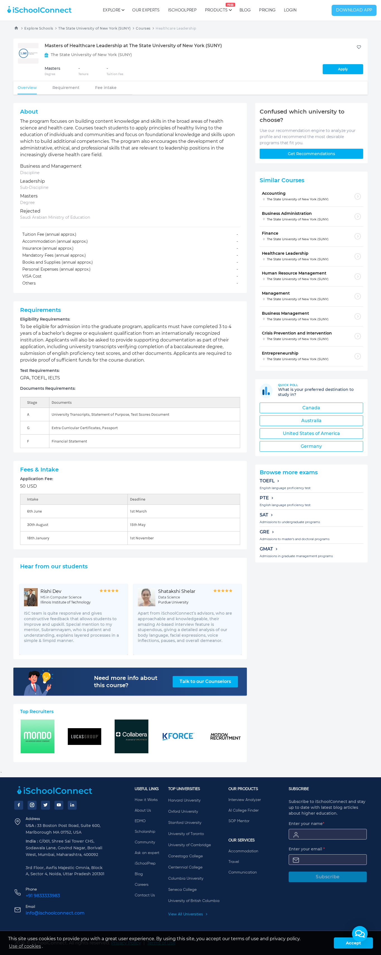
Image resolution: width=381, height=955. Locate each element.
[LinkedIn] (72, 805)
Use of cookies (25, 946)
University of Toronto (186, 834)
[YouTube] (58, 805)
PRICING (267, 10)
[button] (360, 934)
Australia (311, 420)
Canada (311, 407)
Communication (242, 872)
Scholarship (145, 832)
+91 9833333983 (43, 895)
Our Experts (146, 10)
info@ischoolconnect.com (55, 913)
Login (290, 10)
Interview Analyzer (244, 800)
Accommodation (243, 851)
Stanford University (184, 823)
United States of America (311, 433)
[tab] (27, 87)
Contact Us (145, 895)
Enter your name (306, 823)
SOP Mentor (238, 821)
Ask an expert (147, 853)
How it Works (146, 800)
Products (216, 8)
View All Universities (186, 914)
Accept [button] (353, 943)
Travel (233, 862)
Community (145, 842)
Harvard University (184, 800)
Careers (141, 885)
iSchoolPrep (182, 10)
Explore (111, 10)
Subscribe (328, 876)
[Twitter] (45, 805)
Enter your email (307, 848)
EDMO (140, 821)
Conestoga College (185, 856)
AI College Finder (243, 810)
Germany (311, 446)
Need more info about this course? (125, 682)
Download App (354, 10)
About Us (143, 810)
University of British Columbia (194, 901)
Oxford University (183, 812)
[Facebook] (18, 805)
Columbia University (185, 879)
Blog (245, 10)
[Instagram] (32, 805)
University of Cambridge (189, 845)
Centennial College (185, 867)
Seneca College (182, 890)
